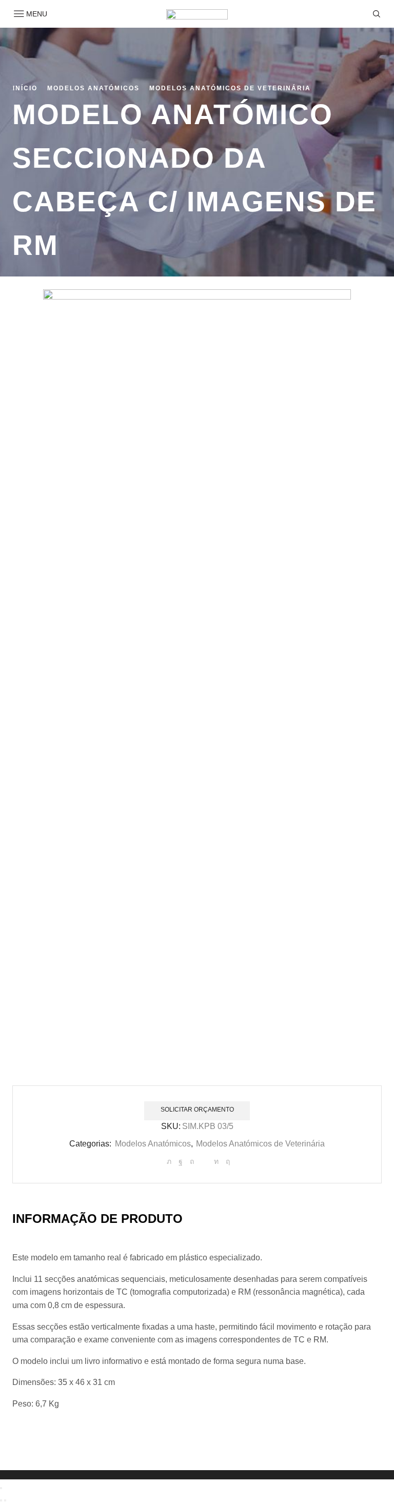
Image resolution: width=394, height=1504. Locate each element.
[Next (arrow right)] (5, 1500)
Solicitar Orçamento (197, 1109)
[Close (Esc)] (1, 1488)
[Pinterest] (191, 1161)
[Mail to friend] (204, 1161)
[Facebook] (180, 1161)
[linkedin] (216, 1161)
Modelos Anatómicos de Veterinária (230, 88)
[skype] (226, 1161)
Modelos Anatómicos (93, 88)
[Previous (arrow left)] (1, 1500)
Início (25, 88)
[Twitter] (169, 1161)
